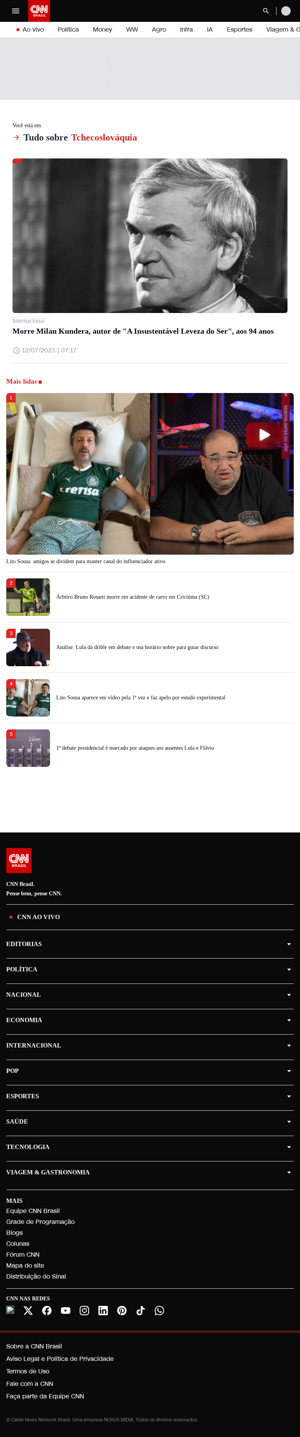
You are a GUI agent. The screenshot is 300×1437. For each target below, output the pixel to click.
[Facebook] (47, 1310)
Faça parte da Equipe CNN (45, 1396)
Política (68, 29)
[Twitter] (28, 1310)
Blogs (14, 1232)
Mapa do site (25, 1265)
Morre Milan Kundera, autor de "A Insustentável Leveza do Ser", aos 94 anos (143, 331)
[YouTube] (65, 1310)
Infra (186, 29)
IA (210, 29)
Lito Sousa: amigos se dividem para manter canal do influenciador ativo (85, 561)
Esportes (239, 29)
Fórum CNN (22, 1254)
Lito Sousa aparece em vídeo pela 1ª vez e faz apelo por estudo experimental (140, 698)
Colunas (17, 1243)
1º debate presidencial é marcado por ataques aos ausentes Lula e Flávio (135, 748)
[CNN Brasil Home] (39, 11)
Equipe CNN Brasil (33, 1210)
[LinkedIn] (103, 1310)
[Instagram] (84, 1310)
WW (132, 29)
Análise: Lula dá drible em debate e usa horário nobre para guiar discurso (137, 647)
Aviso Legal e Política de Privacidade (60, 1358)
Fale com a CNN (29, 1383)
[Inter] (10, 1310)
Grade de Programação (40, 1221)
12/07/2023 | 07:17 (49, 350)
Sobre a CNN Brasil (34, 1346)
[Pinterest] (122, 1310)
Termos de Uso (27, 1371)
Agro (159, 29)
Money (102, 29)
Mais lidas (21, 381)
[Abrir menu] (15, 11)
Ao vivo (33, 29)
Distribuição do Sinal (36, 1276)
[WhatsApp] (159, 1310)
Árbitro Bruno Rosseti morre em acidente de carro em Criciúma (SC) (132, 597)
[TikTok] (140, 1310)
